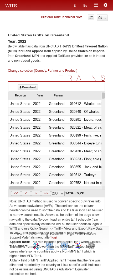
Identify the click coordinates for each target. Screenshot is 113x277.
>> (46, 193)
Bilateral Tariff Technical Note (62, 16)
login (55, 237)
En (76, 5)
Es (85, 5)
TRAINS (84, 77)
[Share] (102, 17)
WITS (11, 5)
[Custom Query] (91, 17)
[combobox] (58, 193)
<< (16, 193)
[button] (16, 193)
